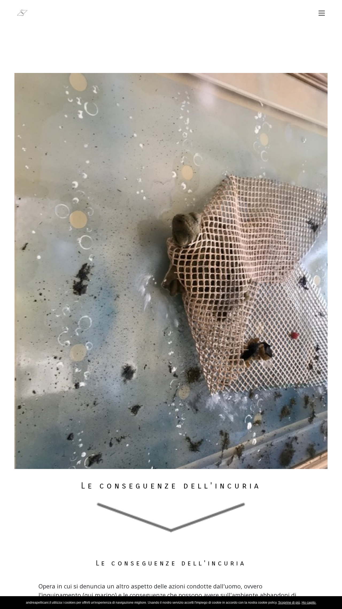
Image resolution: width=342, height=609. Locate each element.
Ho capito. (309, 602)
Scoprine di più (289, 602)
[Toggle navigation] (321, 13)
